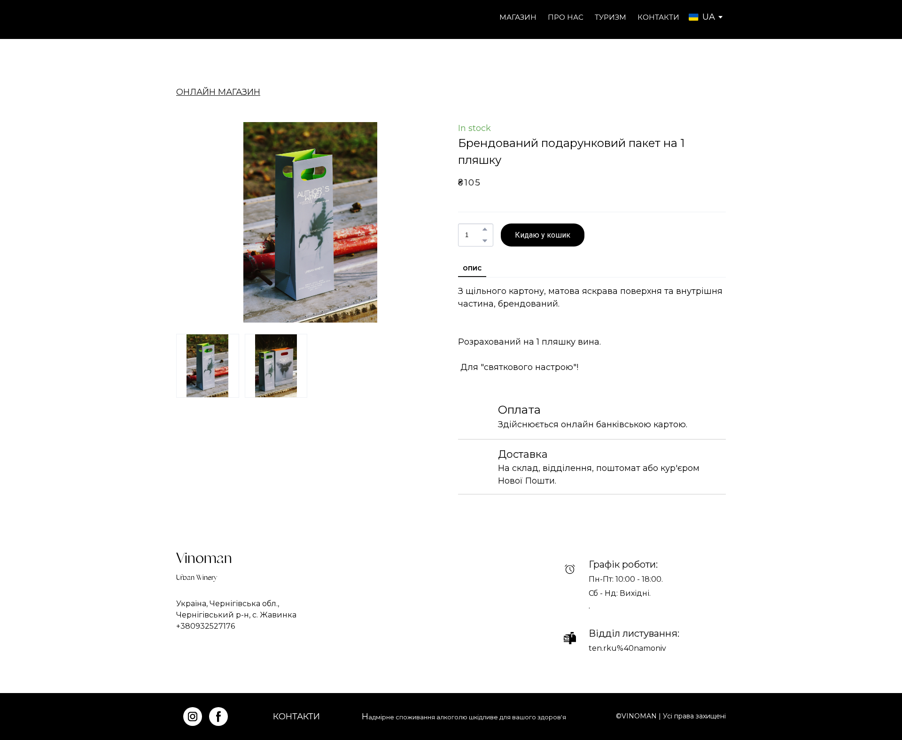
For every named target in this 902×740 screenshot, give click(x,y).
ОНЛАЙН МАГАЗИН (218, 92)
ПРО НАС (565, 17)
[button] (484, 229)
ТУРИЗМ (610, 17)
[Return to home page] (213, 17)
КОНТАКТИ (658, 17)
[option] (702, 17)
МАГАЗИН (518, 17)
